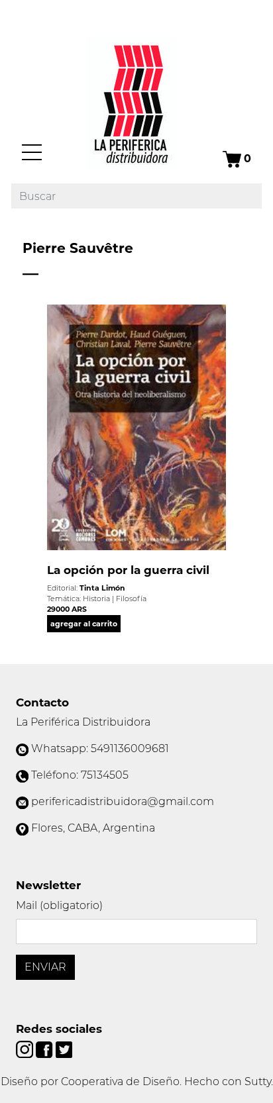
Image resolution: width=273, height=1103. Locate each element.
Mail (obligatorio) (59, 905)
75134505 (105, 775)
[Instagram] (26, 1048)
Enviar (45, 967)
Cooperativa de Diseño (120, 1081)
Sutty (258, 1081)
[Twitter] (64, 1048)
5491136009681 (130, 748)
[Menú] (31, 152)
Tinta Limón (102, 588)
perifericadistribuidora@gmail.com (122, 801)
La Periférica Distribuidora (83, 722)
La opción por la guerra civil (128, 570)
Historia (96, 598)
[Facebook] (45, 1048)
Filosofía (131, 598)
